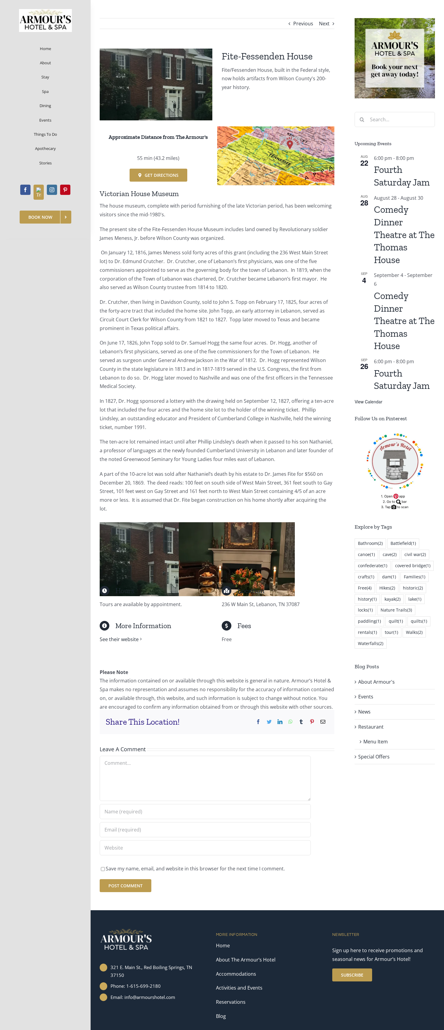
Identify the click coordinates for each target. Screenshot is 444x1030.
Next (324, 23)
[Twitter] (269, 721)
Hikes (387, 588)
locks (365, 610)
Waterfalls (370, 643)
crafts (366, 577)
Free (365, 588)
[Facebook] (258, 721)
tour (391, 632)
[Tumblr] (301, 721)
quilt (396, 621)
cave (390, 554)
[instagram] (52, 190)
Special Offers (374, 756)
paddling (369, 621)
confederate (372, 565)
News (364, 711)
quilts (419, 621)
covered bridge (412, 565)
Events (365, 696)
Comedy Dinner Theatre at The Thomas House (404, 234)
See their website (119, 639)
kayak (392, 599)
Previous (303, 23)
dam (389, 577)
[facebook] (25, 190)
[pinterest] (65, 190)
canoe (366, 554)
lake (414, 599)
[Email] (322, 721)
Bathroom (370, 543)
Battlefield (403, 543)
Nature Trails (396, 610)
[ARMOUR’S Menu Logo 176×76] (45, 11)
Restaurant (371, 726)
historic (413, 588)
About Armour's (376, 682)
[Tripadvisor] (39, 192)
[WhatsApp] (290, 721)
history (367, 599)
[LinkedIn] (280, 721)
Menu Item (375, 741)
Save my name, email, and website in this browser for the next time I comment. (195, 868)
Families (414, 577)
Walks (414, 632)
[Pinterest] (312, 721)
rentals (367, 632)
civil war (415, 554)
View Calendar (368, 402)
